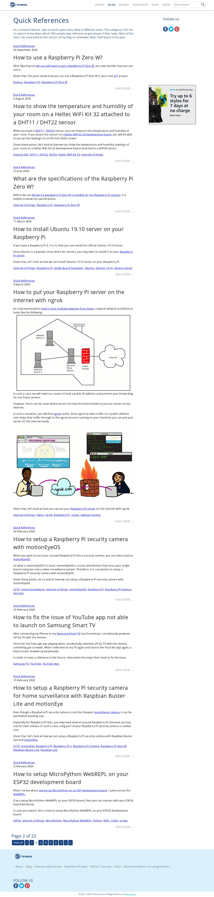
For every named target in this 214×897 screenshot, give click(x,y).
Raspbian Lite (49, 750)
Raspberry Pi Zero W (54, 82)
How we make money (48, 866)
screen (123, 820)
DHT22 (50, 130)
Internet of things (92, 154)
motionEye (31, 740)
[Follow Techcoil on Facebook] (166, 30)
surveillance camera (107, 712)
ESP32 (53, 154)
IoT (116, 76)
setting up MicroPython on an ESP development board (73, 790)
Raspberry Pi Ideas (76, 866)
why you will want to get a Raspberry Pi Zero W (65, 66)
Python (97, 820)
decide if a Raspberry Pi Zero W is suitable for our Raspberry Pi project (76, 195)
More (166, 4)
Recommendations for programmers (147, 866)
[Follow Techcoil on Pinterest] (176, 30)
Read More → (124, 88)
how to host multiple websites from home (67, 308)
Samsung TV (21, 664)
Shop (155, 4)
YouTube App (51, 664)
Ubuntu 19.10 (104, 268)
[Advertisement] (171, 62)
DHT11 (39, 130)
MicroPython (54, 820)
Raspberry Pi (32, 82)
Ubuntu (89, 268)
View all (18, 842)
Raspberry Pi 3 (62, 746)
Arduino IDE (20, 154)
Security (18, 593)
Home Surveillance (33, 589)
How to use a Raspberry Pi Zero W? (58, 57)
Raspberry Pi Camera (118, 589)
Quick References (24, 46)
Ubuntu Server (123, 268)
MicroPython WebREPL (77, 820)
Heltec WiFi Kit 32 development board (87, 134)
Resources (140, 4)
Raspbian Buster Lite (26, 750)
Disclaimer (131, 894)
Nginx (40, 515)
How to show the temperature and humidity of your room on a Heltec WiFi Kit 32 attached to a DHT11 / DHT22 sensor (73, 114)
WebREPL (19, 794)
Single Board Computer (68, 268)
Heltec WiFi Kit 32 (69, 154)
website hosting (91, 515)
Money (124, 4)
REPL (106, 820)
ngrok (57, 413)
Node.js (18, 82)
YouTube (35, 664)
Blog (112, 4)
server (75, 515)
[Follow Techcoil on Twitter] (171, 30)
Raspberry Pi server (83, 508)
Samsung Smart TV (68, 633)
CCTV (16, 589)
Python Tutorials (101, 866)
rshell (114, 820)
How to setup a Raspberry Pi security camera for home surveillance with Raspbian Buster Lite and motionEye (70, 695)
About (99, 4)
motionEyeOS (21, 559)
